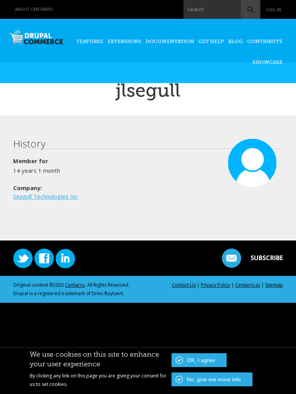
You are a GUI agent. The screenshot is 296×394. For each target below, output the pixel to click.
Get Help (211, 41)
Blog (235, 41)
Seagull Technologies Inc (45, 196)
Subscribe (267, 258)
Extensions (124, 41)
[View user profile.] (252, 183)
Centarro (75, 285)
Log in (273, 9)
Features (90, 41)
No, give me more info (214, 379)
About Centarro (34, 9)
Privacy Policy (215, 285)
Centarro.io (247, 285)
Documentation (170, 41)
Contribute (265, 41)
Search (195, 9)
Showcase (267, 62)
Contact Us (184, 285)
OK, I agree (201, 360)
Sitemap (274, 285)
